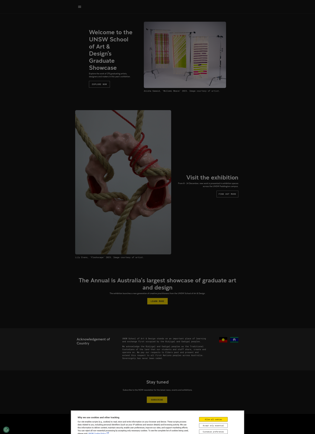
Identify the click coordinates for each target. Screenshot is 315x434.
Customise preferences (213, 432)
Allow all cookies (213, 419)
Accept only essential (213, 425)
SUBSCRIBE (157, 399)
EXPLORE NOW (99, 84)
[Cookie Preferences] (6, 430)
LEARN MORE (157, 301)
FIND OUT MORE (227, 194)
